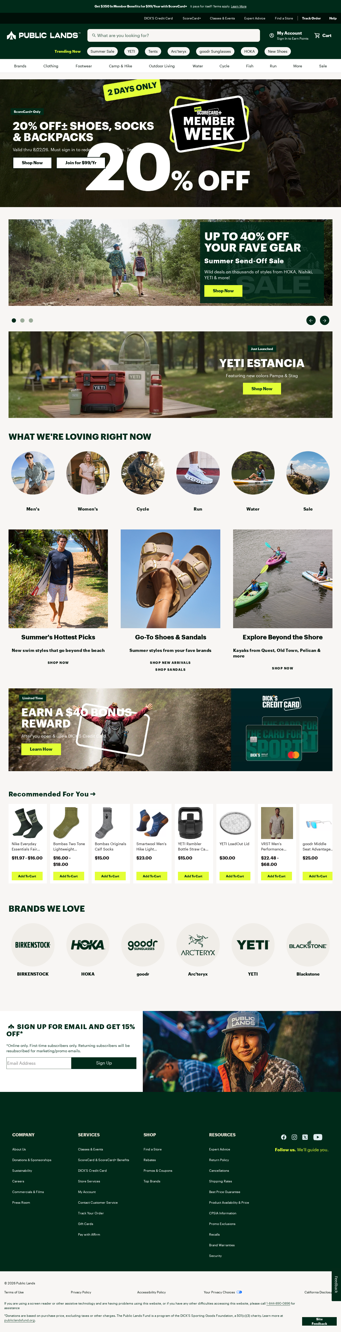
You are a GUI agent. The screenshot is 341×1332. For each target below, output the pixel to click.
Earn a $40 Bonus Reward (76, 717)
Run (273, 66)
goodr (143, 973)
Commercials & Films (28, 1192)
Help (333, 18)
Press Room (21, 1202)
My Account (87, 1192)
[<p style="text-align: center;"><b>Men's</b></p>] (33, 492)
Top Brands (152, 1181)
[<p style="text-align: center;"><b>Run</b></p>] (198, 492)
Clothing (51, 66)
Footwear (84, 66)
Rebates (150, 1160)
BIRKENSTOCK (33, 973)
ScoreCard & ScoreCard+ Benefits (103, 1160)
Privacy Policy (81, 1292)
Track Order (311, 18)
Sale (323, 66)
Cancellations (219, 1170)
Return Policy (219, 1160)
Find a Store (284, 18)
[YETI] (253, 964)
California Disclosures (321, 1292)
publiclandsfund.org (19, 1320)
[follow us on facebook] (286, 1136)
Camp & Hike (121, 66)
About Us (19, 1149)
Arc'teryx (198, 973)
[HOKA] (88, 964)
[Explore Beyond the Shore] (282, 626)
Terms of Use (14, 1292)
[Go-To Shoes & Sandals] (170, 626)
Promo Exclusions (222, 1224)
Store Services (89, 1181)
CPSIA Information (222, 1213)
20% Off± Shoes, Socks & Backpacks (83, 131)
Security (215, 1255)
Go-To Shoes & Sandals (170, 637)
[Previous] (311, 320)
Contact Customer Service (98, 1202)
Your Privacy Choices (219, 1292)
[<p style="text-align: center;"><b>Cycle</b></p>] (143, 492)
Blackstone (308, 973)
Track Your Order (91, 1213)
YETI (253, 973)
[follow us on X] (307, 1136)
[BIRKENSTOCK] (33, 964)
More (298, 66)
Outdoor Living (162, 66)
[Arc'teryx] (198, 964)
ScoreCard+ (192, 18)
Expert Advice (255, 18)
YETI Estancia (262, 362)
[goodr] (143, 964)
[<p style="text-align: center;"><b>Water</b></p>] (253, 492)
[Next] (324, 320)
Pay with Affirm (89, 1234)
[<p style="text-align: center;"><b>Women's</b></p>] (88, 492)
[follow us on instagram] (296, 1136)
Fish (250, 66)
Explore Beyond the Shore (283, 637)
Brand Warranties (222, 1245)
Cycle (225, 66)
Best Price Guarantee (224, 1192)
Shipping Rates (220, 1181)
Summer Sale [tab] (14, 320)
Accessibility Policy (151, 1292)
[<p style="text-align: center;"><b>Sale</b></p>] (308, 492)
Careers (18, 1181)
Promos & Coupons (158, 1170)
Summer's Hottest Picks (58, 637)
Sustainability (22, 1170)
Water (198, 66)
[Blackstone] (308, 964)
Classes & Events (223, 18)
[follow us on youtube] (317, 1136)
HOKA (88, 973)
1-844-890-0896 (278, 1303)
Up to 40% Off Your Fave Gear (252, 241)
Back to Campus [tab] (22, 320)
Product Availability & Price (229, 1202)
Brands (20, 66)
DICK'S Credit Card (159, 18)
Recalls (214, 1234)
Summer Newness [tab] (31, 320)
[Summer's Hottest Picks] (58, 626)
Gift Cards (85, 1224)
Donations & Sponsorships (31, 1160)
